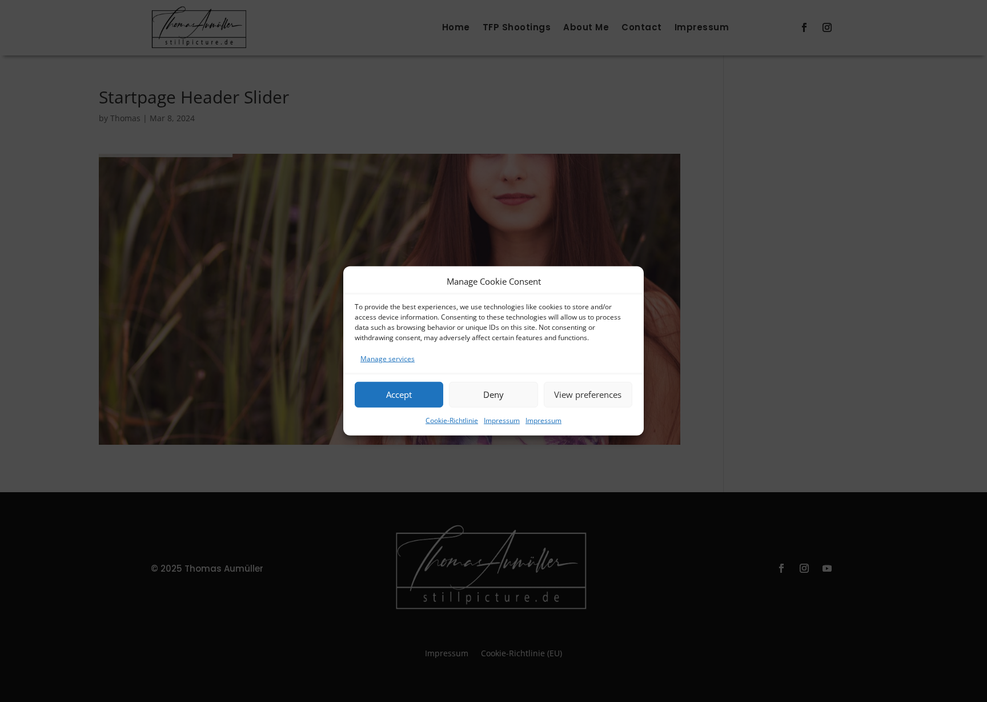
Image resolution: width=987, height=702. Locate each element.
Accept (399, 394)
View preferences (587, 394)
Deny (493, 394)
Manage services (387, 359)
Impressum (502, 420)
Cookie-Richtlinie (452, 420)
